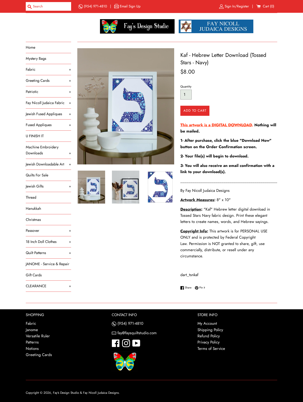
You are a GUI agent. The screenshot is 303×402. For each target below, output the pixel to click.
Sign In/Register (237, 6)
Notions (32, 348)
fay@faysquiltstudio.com (136, 333)
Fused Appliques (48, 125)
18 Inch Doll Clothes (48, 241)
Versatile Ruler (38, 336)
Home (30, 47)
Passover (48, 230)
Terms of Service (211, 348)
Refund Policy (208, 336)
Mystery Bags (36, 58)
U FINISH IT (35, 136)
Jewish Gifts (48, 186)
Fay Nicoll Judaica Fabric (48, 102)
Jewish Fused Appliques (48, 114)
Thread (31, 197)
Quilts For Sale (37, 175)
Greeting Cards (48, 80)
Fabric (48, 69)
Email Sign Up (130, 6)
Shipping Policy (210, 330)
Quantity (185, 86)
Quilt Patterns (48, 252)
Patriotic (48, 91)
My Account (207, 323)
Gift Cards (34, 275)
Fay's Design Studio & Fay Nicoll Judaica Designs (86, 392)
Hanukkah (33, 208)
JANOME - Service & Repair (47, 264)
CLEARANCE (48, 286)
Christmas (33, 219)
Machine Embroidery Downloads (48, 150)
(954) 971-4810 (95, 6)
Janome (32, 330)
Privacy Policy (208, 342)
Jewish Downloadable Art (48, 164)
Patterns (32, 342)
